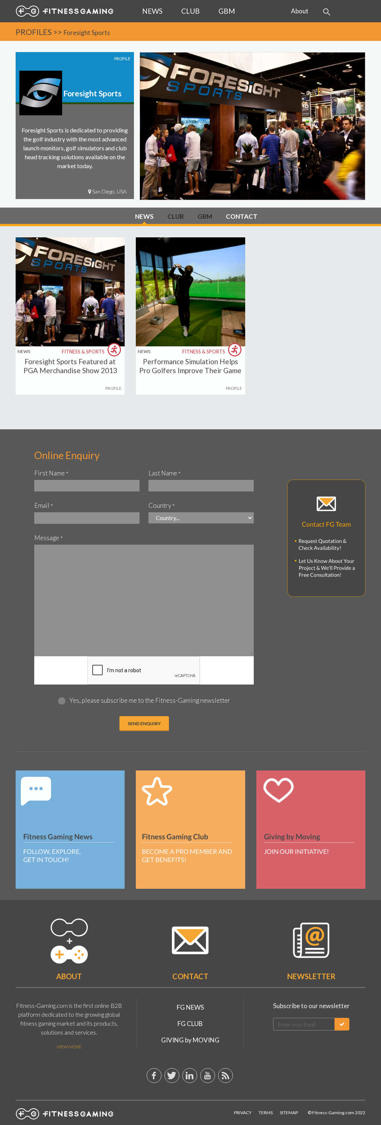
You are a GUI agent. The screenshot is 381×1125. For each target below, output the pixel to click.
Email (43, 505)
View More (69, 1046)
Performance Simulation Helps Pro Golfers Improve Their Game (190, 366)
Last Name (164, 473)
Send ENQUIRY (144, 723)
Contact (190, 976)
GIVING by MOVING (190, 1040)
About (299, 11)
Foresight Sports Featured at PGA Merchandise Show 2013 (70, 366)
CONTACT (241, 216)
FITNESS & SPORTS (84, 352)
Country (161, 505)
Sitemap (289, 1112)
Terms (266, 1112)
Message (48, 538)
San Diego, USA (109, 191)
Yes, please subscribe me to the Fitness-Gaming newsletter (149, 700)
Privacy (243, 1112)
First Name (51, 473)
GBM (205, 216)
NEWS (144, 216)
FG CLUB (190, 1024)
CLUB (175, 216)
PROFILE (113, 388)
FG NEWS (190, 1007)
